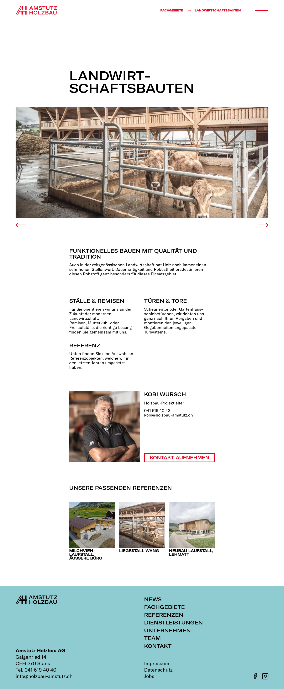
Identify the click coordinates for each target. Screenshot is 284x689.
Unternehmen (167, 630)
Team (152, 638)
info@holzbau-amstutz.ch (44, 676)
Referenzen (163, 615)
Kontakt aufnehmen (179, 458)
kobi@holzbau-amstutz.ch (168, 415)
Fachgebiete (164, 607)
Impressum (156, 663)
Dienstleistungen (173, 622)
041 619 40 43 (157, 410)
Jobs (149, 676)
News (153, 599)
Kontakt (158, 646)
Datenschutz (158, 670)
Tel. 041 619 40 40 (36, 670)
